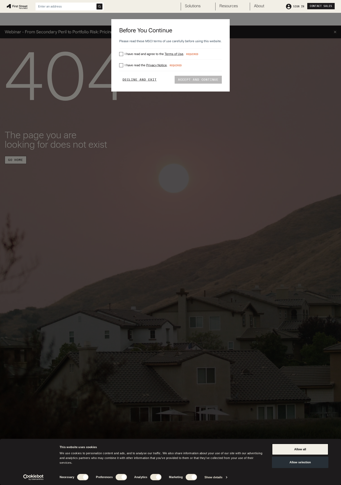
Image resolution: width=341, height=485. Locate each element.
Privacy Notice (156, 65)
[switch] (121, 477)
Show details (213, 477)
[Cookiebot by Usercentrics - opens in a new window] (33, 477)
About (259, 6)
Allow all (300, 449)
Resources (228, 6)
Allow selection (300, 462)
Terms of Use (174, 54)
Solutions (192, 6)
